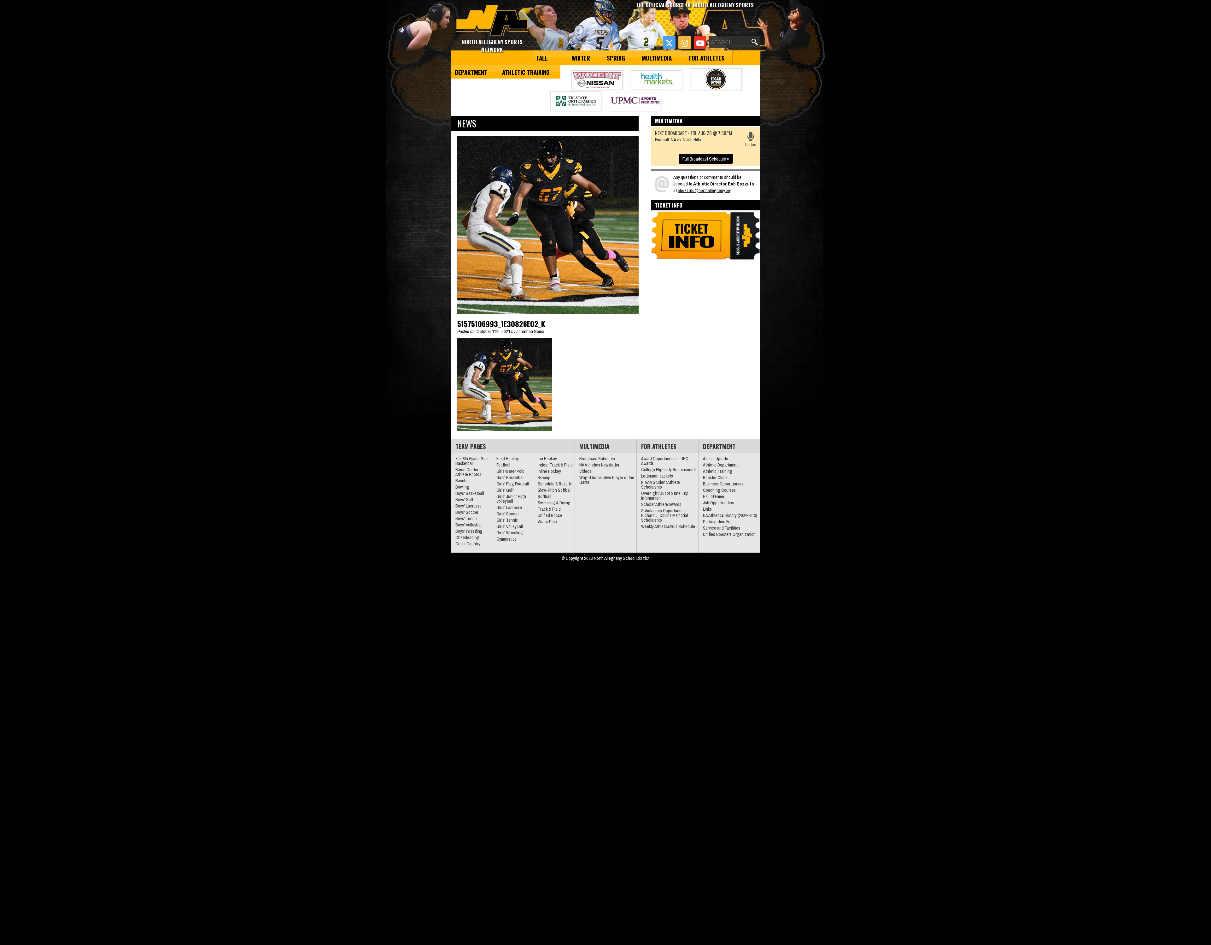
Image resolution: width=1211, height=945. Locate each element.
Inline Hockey (549, 471)
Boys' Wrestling (469, 531)
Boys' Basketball (469, 493)
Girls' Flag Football (512, 484)
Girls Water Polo (510, 471)
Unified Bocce (550, 515)
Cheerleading (467, 537)
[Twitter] (669, 42)
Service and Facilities (721, 528)
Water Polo (547, 522)
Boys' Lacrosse (468, 506)
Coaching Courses (719, 490)
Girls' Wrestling (509, 533)
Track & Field (549, 509)
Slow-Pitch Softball (554, 490)
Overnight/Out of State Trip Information (664, 495)
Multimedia (657, 57)
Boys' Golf (464, 499)
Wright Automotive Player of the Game (606, 480)
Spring (616, 57)
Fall (542, 57)
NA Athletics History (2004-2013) (730, 515)
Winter (581, 57)
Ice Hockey (547, 458)
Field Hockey (507, 458)
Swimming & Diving (554, 503)
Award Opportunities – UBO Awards (664, 461)
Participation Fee (718, 522)
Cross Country (467, 544)
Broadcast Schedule (597, 458)
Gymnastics (506, 539)
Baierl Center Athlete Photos (468, 472)
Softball (544, 496)
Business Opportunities (723, 484)
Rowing (544, 477)
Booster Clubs (715, 477)
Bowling (462, 487)
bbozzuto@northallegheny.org (705, 190)
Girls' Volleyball (509, 526)
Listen (750, 144)
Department (471, 72)
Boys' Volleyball (469, 525)
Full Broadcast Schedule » (705, 159)
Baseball (463, 481)
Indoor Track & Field (555, 465)
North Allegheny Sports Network (492, 20)
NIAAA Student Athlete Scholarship (660, 484)
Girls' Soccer (507, 514)
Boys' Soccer (466, 512)
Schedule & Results (555, 484)
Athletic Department (720, 465)
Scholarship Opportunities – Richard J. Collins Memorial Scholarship (665, 515)
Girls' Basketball (510, 477)
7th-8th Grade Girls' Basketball (472, 461)
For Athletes (706, 57)
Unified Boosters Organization (729, 534)
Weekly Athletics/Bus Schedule (668, 526)
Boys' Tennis (466, 518)
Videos (585, 471)
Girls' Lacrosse (509, 507)
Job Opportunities (718, 503)
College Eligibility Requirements (669, 469)
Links (707, 509)
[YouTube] (700, 42)
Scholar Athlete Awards (661, 504)
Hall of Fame (713, 496)
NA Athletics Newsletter (599, 465)
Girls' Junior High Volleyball (511, 499)
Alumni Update (715, 458)
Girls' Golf (504, 490)
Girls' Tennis (507, 520)
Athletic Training (526, 72)
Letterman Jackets (657, 476)
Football (503, 465)
